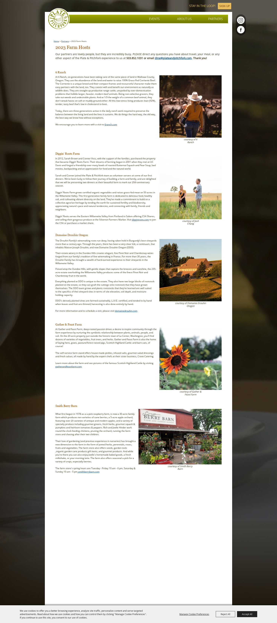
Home (56, 41)
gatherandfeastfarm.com (68, 366)
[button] (190, 111)
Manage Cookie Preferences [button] (194, 614)
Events (154, 19)
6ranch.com (111, 124)
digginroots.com (140, 219)
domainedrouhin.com (126, 310)
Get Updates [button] (224, 6)
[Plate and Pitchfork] (58, 19)
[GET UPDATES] (210, 6)
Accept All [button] (247, 614)
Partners (215, 19)
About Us (184, 19)
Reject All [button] (225, 614)
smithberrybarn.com (88, 471)
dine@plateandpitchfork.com (173, 58)
